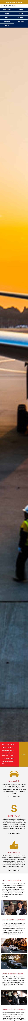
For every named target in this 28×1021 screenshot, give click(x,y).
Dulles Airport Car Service (9, 5)
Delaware (7, 17)
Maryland (21, 13)
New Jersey (21, 21)
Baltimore (21, 9)
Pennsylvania (7, 21)
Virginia (7, 13)
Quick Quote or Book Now (14, 2)
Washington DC (7, 9)
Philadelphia (21, 17)
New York (7, 25)
